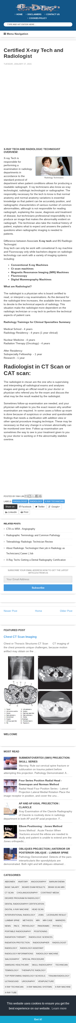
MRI (38, 920)
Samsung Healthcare (17, 965)
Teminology (11, 970)
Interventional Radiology (20, 915)
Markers (60, 920)
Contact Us (53, 14)
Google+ (55, 506)
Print (26, 512)
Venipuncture (46, 981)
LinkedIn (12, 512)
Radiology (36, 501)
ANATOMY (23, 882)
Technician (61, 965)
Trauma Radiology (58, 976)
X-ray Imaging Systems (39, 987)
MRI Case (47, 920)
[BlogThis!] (30, 496)
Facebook (26, 506)
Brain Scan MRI (56, 887)
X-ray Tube (11, 992)
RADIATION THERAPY (15, 937)
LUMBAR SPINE (12, 920)
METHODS (28, 920)
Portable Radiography (18, 931)
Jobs (41, 915)
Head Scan (38, 909)
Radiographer (41, 942)
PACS (16, 926)
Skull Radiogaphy (42, 965)
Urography (28, 981)
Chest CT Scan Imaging (20, 636)
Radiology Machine (47, 953)
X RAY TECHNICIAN (54, 501)
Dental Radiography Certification (24, 904)
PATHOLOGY (28, 926)
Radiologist (20, 501)
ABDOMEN (10, 882)
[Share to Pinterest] (40, 496)
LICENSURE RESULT (56, 915)
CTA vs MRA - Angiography (20, 528)
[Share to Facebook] (37, 496)
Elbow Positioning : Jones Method (40, 826)
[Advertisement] (38, 109)
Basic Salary (12, 887)
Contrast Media (50, 893)
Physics (57, 926)
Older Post (66, 610)
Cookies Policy (38, 18)
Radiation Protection (17, 942)
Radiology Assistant (32, 948)
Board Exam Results (33, 887)
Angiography (38, 882)
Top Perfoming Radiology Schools (25, 976)
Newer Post (10, 610)
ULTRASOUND (12, 981)
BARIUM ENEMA (57, 882)
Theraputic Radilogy (34, 970)
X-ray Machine (63, 987)
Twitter (41, 506)
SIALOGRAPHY (12, 959)
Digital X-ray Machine (17, 909)
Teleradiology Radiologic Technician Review (29, 541)
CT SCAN (9, 893)
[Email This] (26, 496)
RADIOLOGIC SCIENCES (40, 937)
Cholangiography (27, 893)
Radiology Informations (19, 953)
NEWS (8, 926)
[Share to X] (33, 496)
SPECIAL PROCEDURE (33, 959)
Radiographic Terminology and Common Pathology (33, 535)
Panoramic (44, 926)
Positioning (40, 931)
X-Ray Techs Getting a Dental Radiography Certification (36, 560)
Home (19, 14)
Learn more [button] (59, 1008)
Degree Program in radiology (22, 898)
